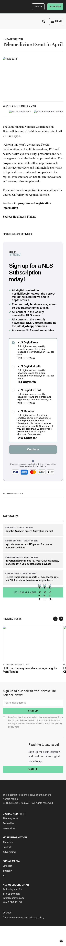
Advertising (9, 852)
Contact (7, 847)
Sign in (38, 6)
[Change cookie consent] (61, 941)
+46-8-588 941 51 (12, 902)
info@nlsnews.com (13, 898)
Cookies (7, 912)
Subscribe (55, 6)
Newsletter (9, 828)
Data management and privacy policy (23, 917)
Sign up (33, 710)
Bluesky (7, 870)
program (24, 203)
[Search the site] (43, 21)
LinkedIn (7, 866)
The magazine (10, 818)
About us (8, 842)
